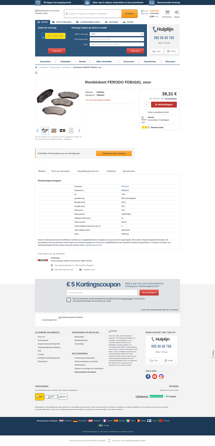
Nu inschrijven (149, 292)
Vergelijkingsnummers (88, 171)
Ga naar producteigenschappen (98, 100)
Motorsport (170, 61)
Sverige (106, 425)
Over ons (41, 337)
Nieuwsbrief (42, 361)
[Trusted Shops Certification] (145, 14)
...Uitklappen (67, 139)
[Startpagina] (36, 67)
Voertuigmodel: (81, 39)
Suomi (155, 420)
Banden (82, 61)
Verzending (79, 344)
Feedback (111, 171)
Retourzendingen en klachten (86, 361)
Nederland (68, 420)
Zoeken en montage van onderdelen (89, 369)
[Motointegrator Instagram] (161, 376)
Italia (133, 420)
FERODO (125, 186)
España (121, 420)
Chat (156, 51)
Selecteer (56, 51)
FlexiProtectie (80, 365)
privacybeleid (127, 299)
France (110, 420)
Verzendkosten (171, 99)
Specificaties (129, 171)
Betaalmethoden (81, 340)
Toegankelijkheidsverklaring (49, 347)
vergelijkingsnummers (93, 245)
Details (41, 171)
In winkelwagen (164, 104)
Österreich (97, 420)
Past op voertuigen (60, 171)
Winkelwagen (167, 17)
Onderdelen (65, 61)
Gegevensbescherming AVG (49, 344)
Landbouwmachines (90, 22)
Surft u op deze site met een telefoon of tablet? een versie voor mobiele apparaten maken (107, 441)
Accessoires (128, 61)
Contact (41, 354)
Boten (130, 22)
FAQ (39, 351)
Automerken (45, 61)
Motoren (113, 22)
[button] (117, 34)
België (143, 420)
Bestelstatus (79, 337)
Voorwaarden (43, 340)
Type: (85, 44)
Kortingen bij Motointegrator (49, 358)
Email (171, 51)
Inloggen (177, 17)
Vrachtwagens (63, 22)
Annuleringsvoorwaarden (85, 358)
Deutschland (83, 420)
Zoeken (129, 13)
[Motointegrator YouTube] (154, 376)
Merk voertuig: (81, 34)
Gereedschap (150, 61)
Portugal (166, 420)
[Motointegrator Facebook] (148, 376)
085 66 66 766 (164, 38)
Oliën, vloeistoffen (104, 61)
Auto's (44, 22)
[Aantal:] (147, 104)
